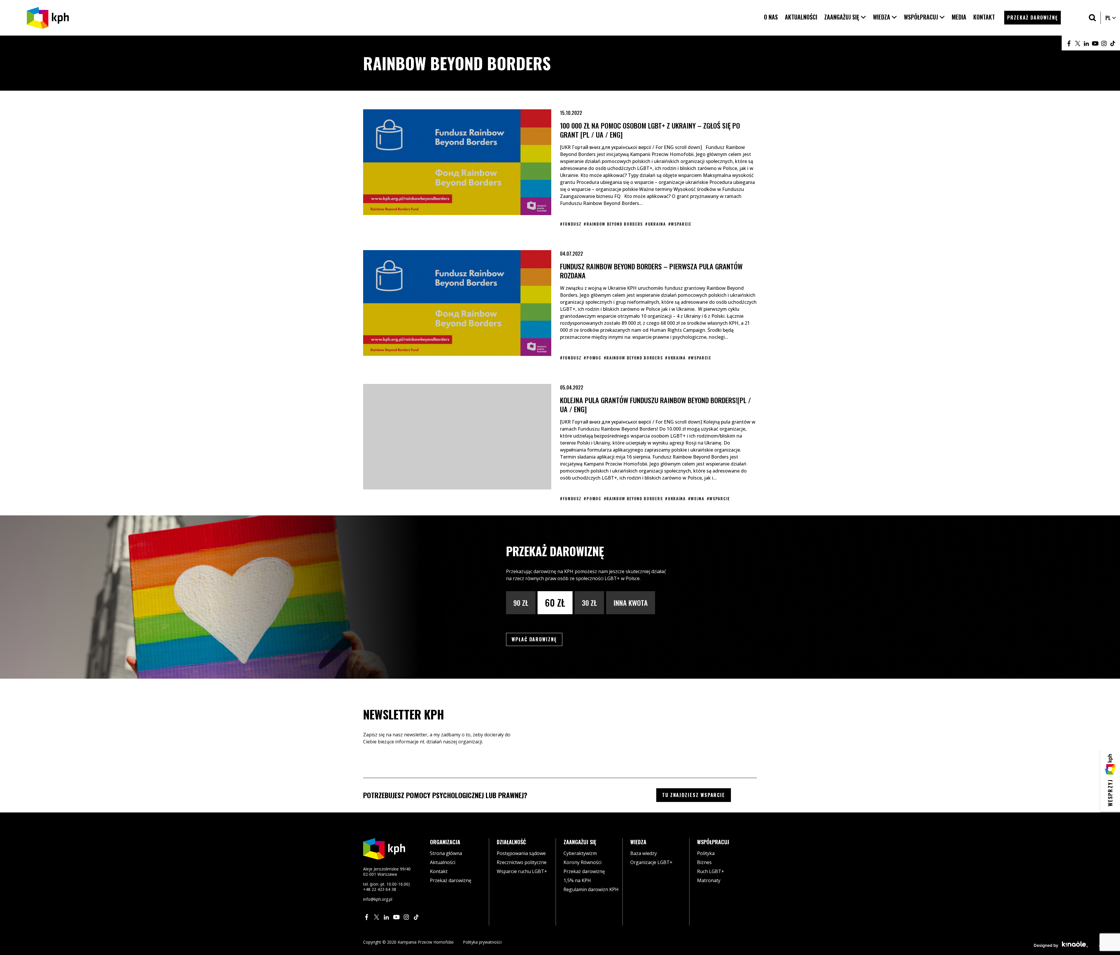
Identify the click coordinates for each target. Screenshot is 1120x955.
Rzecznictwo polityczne (522, 862)
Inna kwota (630, 602)
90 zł (520, 602)
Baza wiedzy (643, 853)
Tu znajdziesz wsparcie (693, 794)
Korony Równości (582, 862)
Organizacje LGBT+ (651, 862)
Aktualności (442, 862)
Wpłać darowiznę (537, 639)
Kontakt (438, 871)
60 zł (555, 602)
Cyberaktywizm (580, 853)
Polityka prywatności (482, 942)
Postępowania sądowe (521, 853)
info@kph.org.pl (377, 899)
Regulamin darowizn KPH (591, 889)
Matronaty (708, 880)
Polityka (706, 853)
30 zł (589, 602)
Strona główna (446, 853)
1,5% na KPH (577, 880)
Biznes (704, 862)
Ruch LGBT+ (710, 871)
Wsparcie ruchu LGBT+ (522, 871)
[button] (845, 17)
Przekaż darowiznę (450, 880)
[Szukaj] (1092, 18)
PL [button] (1110, 18)
